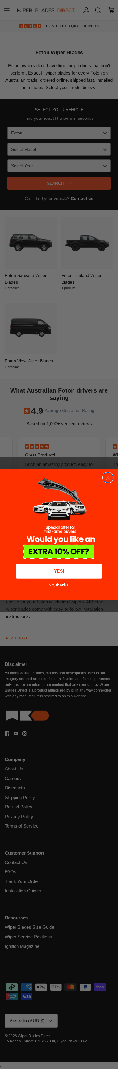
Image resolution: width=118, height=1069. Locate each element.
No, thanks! (58, 585)
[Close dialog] (108, 477)
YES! (59, 571)
